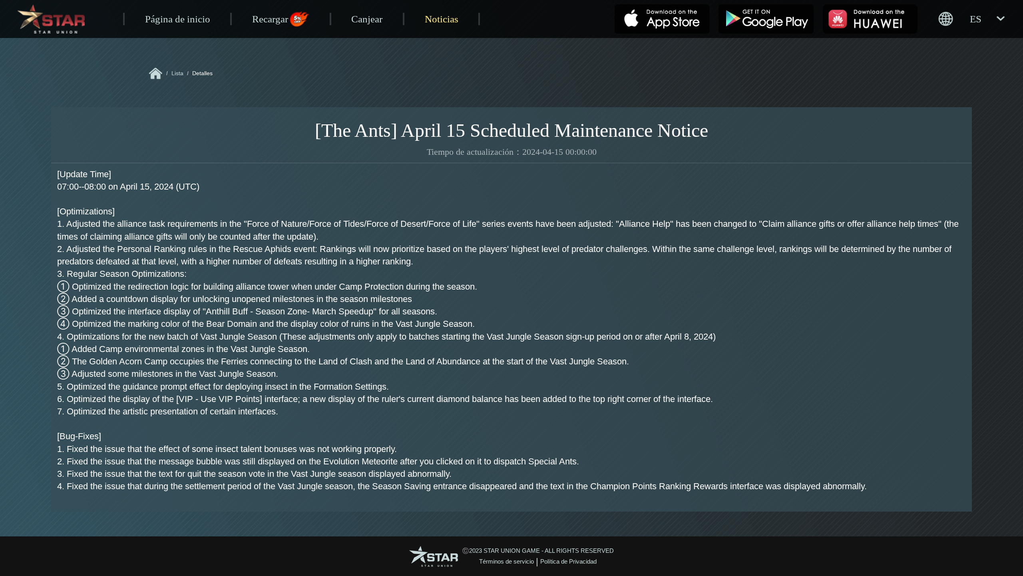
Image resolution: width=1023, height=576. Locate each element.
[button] (971, 19)
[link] (156, 73)
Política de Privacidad (568, 561)
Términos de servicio (506, 561)
